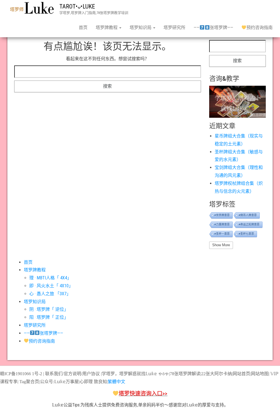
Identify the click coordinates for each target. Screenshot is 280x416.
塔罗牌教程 (107, 27)
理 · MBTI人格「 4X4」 (50, 277)
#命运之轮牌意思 (249, 224)
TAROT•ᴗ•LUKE (77, 6)
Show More (221, 245)
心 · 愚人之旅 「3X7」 (50, 293)
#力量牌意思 (222, 224)
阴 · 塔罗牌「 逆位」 (48, 309)
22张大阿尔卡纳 (216, 373)
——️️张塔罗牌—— (213, 27)
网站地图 (260, 373)
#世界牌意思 (222, 215)
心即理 (86, 381)
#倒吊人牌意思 (248, 215)
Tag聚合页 (29, 381)
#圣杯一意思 (222, 233)
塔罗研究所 (174, 27)
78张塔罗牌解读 (185, 373)
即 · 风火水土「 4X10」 (51, 285)
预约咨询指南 (259, 27)
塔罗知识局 (141, 27)
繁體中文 (116, 381)
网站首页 (241, 373)
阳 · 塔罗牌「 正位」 (48, 317)
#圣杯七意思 (246, 233)
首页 (83, 27)
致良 (98, 381)
